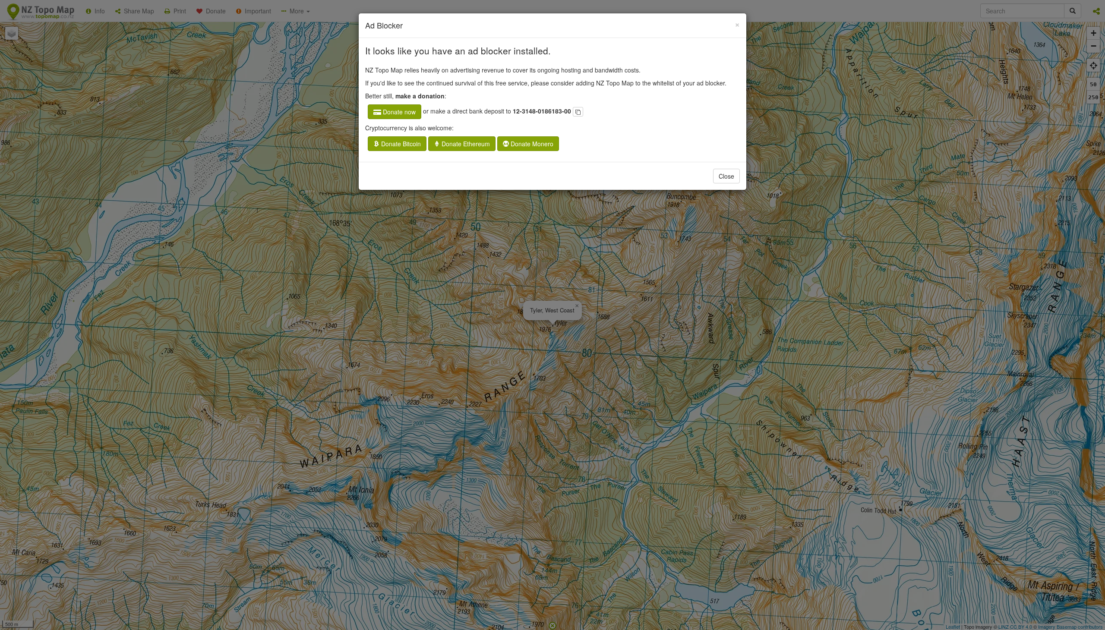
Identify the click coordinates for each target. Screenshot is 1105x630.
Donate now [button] (398, 111)
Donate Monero (531, 143)
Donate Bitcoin (400, 143)
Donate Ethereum (465, 143)
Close (726, 176)
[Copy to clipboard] (578, 112)
